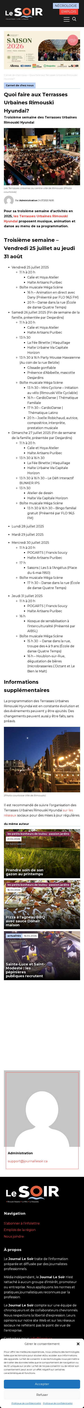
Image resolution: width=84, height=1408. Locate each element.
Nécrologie (66, 6)
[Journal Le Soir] (24, 13)
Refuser (42, 1395)
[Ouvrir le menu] (67, 19)
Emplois (68, 12)
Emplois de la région (20, 1230)
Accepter (42, 1384)
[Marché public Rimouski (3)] (42, 50)
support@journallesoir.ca (27, 1161)
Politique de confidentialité (26, 1403)
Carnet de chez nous (15, 75)
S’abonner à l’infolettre (22, 1223)
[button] (78, 1344)
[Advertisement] (42, 1024)
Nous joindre (14, 1236)
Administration (28, 200)
